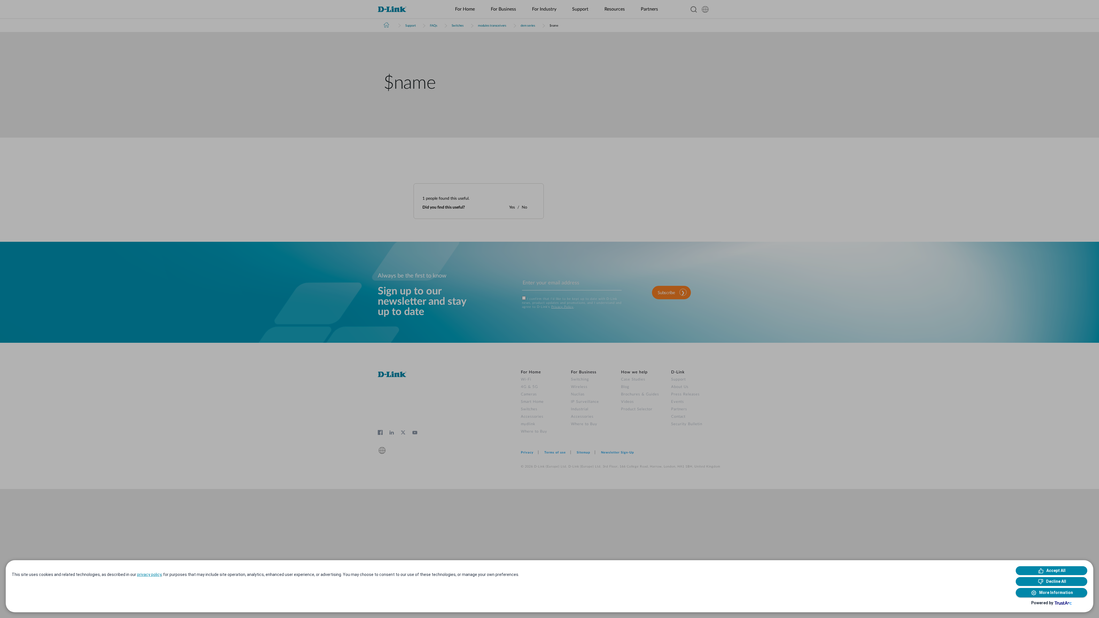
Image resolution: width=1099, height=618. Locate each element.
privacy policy (149, 574)
